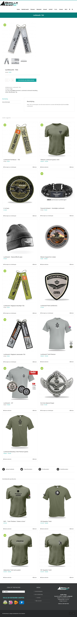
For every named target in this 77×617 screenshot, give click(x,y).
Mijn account (39, 600)
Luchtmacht (24, 90)
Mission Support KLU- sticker (48, 257)
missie (6, 92)
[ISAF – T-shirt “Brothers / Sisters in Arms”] (20, 501)
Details (35, 167)
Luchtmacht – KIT (8, 403)
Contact (38, 597)
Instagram (64, 601)
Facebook (66, 599)
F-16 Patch (6, 208)
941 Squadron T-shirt (46, 570)
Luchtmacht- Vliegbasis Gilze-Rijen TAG (13, 305)
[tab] (11, 99)
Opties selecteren (45, 167)
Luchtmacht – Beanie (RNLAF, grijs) (12, 257)
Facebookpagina (38, 591)
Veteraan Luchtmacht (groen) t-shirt (49, 159)
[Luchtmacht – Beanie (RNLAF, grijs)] (20, 237)
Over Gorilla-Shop (39, 594)
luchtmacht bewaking (32, 90)
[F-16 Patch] (20, 188)
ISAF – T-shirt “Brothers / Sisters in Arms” (14, 521)
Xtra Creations (22, 613)
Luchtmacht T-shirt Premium (47, 354)
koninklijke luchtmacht (15, 90)
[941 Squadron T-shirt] (57, 550)
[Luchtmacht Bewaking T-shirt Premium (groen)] (20, 431)
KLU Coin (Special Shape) (47, 403)
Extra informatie (6, 102)
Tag (16, 92)
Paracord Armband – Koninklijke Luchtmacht (52, 208)
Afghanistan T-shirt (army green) (12, 570)
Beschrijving (5, 99)
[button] (72, 9)
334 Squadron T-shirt (46, 521)
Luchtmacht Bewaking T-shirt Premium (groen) (15, 451)
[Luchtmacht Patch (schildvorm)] (57, 285)
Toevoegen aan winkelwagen (26, 80)
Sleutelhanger (12, 92)
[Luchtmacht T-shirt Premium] (57, 334)
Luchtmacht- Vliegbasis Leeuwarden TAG (14, 354)
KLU (9, 90)
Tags (11, 89)
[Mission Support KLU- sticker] (57, 237)
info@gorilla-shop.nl (65, 597)
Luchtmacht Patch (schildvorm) (48, 305)
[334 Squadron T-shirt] (57, 501)
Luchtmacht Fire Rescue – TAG (11, 159)
